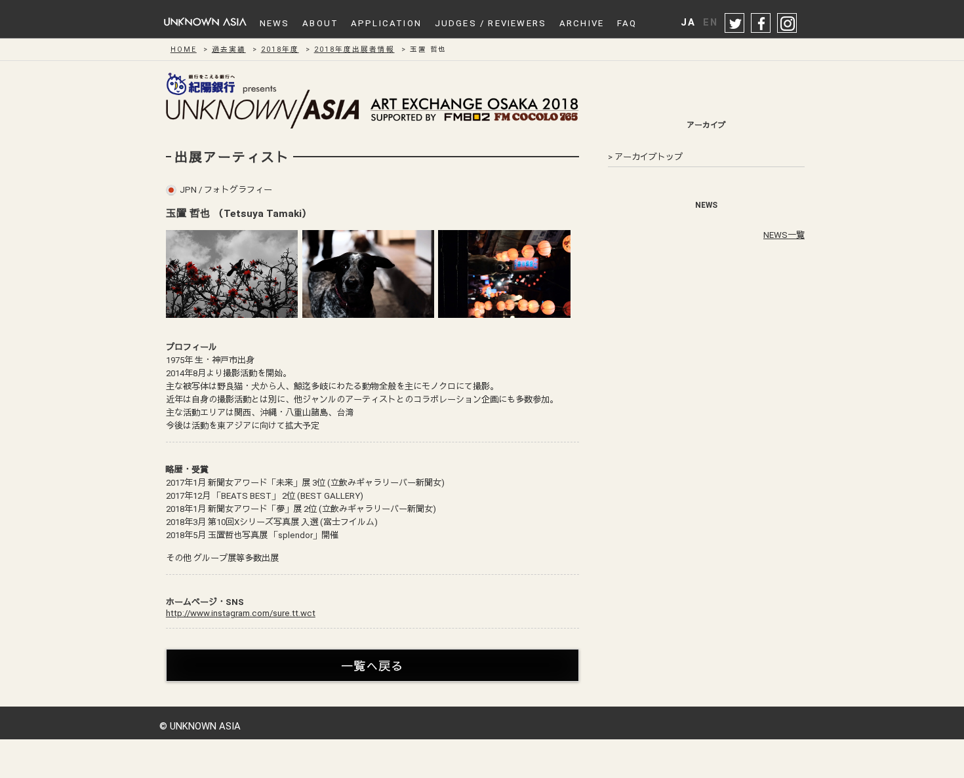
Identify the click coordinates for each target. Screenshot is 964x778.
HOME (184, 49)
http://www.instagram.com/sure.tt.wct (240, 613)
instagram (787, 23)
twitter (735, 23)
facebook (761, 23)
